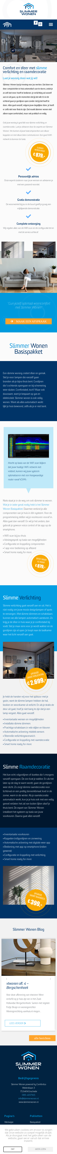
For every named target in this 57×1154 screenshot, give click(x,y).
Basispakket (35, 1122)
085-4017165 (28, 1095)
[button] (51, 24)
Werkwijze (8, 1122)
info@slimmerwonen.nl (28, 1099)
